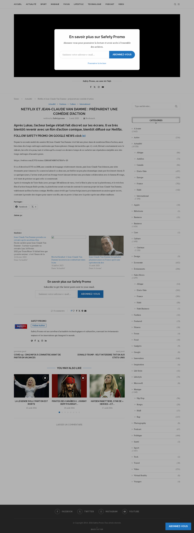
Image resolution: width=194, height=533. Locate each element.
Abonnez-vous (122, 54)
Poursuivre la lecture (97, 63)
